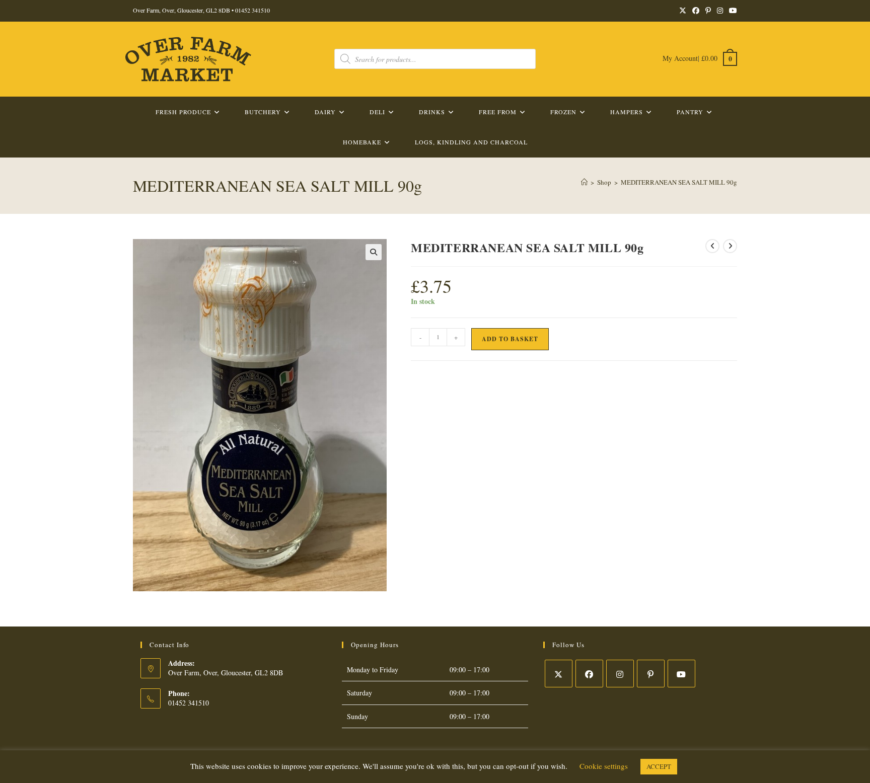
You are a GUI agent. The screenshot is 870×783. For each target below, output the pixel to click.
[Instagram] (620, 673)
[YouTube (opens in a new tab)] (731, 11)
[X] (558, 673)
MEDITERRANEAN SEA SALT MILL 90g (679, 182)
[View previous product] (712, 246)
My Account (680, 58)
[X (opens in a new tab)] (682, 11)
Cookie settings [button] (603, 766)
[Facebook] (589, 673)
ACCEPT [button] (658, 766)
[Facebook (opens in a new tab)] (695, 11)
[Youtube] (681, 673)
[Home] (584, 182)
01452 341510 (252, 10)
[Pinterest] (651, 673)
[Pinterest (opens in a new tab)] (708, 11)
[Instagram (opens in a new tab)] (720, 11)
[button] (374, 252)
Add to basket (510, 339)
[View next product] (730, 246)
